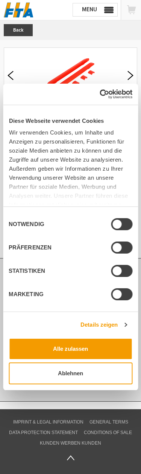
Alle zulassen (70, 349)
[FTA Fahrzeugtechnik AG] (18, 10)
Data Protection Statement (43, 432)
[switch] (115, 248)
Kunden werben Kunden (70, 443)
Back (18, 30)
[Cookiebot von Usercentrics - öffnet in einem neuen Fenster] (100, 94)
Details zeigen (99, 324)
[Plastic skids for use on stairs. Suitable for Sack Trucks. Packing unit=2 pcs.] (70, 75)
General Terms (108, 422)
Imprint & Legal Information (48, 422)
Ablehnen (70, 373)
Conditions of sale (108, 432)
